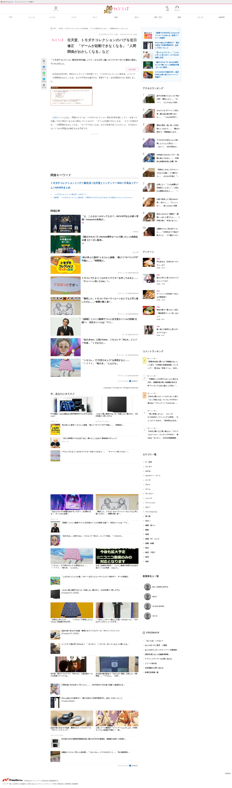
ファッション (150, 503)
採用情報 (68, 784)
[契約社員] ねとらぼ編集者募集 (156, 654)
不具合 (127, 183)
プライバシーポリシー (44, 784)
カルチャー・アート (153, 476)
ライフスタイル (151, 512)
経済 (147, 557)
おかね (147, 471)
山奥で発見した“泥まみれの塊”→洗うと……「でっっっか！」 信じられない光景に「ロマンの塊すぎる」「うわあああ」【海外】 (168, 205)
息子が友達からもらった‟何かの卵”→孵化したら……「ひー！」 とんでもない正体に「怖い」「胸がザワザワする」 (168, 102)
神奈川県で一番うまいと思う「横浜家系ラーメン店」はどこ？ (168, 313)
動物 (179, 17)
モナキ (154, 616)
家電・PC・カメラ (152, 539)
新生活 (87, 183)
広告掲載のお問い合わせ (153, 668)
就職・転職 (149, 543)
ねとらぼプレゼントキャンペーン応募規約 (160, 650)
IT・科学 (148, 462)
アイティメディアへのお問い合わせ (157, 659)
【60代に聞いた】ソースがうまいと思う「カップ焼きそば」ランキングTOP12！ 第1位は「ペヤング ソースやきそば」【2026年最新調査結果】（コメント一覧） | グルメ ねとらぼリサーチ (164, 403)
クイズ (73, 17)
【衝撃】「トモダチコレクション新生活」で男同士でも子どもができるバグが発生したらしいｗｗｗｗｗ (92, 197)
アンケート (148, 252)
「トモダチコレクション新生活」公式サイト (70, 194)
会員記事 (221, 17)
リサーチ (200, 17)
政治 (147, 548)
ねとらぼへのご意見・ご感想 (155, 645)
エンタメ (53, 17)
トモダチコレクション (63, 183)
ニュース (32, 17)
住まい (137, 17)
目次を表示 (132, 69)
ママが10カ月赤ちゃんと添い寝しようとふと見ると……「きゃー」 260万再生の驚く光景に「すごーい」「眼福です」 (168, 146)
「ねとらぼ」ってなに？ (153, 641)
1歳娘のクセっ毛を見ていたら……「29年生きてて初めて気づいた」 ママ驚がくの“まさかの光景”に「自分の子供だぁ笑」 (168, 235)
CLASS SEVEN (158, 606)
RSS (55, 784)
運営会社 (61, 784)
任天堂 (97, 183)
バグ (79, 183)
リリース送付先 (150, 663)
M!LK (154, 597)
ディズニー (149, 494)
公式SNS (16, 784)
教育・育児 (158, 17)
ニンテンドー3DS (112, 183)
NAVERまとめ (62, 187)
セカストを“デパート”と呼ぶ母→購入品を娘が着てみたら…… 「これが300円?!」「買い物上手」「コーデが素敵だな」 (168, 117)
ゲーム (147, 489)
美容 (147, 561)
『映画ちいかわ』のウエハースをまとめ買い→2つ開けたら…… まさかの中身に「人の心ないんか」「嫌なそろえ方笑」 (168, 176)
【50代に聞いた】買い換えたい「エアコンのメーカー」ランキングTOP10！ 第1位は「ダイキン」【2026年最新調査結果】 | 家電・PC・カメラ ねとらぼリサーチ (163, 437)
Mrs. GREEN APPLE (160, 587)
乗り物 (147, 516)
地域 (116, 17)
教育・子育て (150, 552)
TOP (10, 17)
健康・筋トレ (150, 525)
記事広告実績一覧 (150, 672)
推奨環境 (75, 784)
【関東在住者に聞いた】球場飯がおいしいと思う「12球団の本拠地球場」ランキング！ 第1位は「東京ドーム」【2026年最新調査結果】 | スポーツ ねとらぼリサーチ (163, 368)
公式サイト (57, 117)
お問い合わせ (31, 784)
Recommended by (123, 381)
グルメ (95, 17)
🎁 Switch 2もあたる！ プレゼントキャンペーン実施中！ (18, 2)
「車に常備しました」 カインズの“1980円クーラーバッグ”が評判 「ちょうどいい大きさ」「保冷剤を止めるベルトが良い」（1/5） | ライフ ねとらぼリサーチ (163, 420)
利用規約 (228, 773)
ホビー (147, 507)
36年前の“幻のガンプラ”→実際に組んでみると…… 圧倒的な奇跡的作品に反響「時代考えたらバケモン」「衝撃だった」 (168, 161)
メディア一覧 (6, 784)
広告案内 (23, 784)
